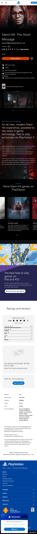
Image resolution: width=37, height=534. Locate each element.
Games (9, 468)
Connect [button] (5, 504)
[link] (18, 214)
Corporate (5, 483)
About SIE (5, 474)
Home (4, 468)
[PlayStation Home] (18, 2)
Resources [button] (6, 500)
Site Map (28, 528)
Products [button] (5, 489)
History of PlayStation (8, 485)
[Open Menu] (2, 2)
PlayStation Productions (8, 481)
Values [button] (5, 493)
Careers (4, 476)
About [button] (4, 472)
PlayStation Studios (7, 478)
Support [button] (5, 497)
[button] (15, 291)
